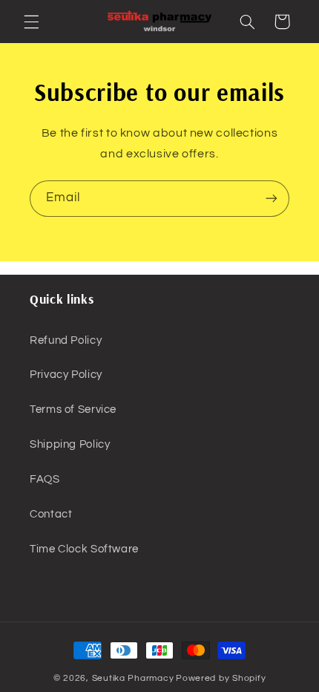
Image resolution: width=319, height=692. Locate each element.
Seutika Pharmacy (133, 678)
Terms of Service (73, 409)
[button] (31, 21)
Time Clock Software (84, 549)
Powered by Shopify (221, 678)
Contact (51, 514)
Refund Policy (66, 340)
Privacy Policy (66, 374)
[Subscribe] (271, 198)
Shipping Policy (70, 444)
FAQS (45, 479)
